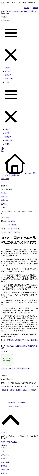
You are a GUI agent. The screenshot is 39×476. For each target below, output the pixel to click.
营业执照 (4, 432)
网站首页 (27, 8)
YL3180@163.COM (13, 406)
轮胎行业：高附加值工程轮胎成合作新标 (15, 368)
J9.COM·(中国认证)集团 (9, 442)
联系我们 (4, 204)
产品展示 (4, 458)
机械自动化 (16, 175)
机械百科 (4, 196)
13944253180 (12, 221)
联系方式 (35, 8)
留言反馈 (4, 473)
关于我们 (4, 193)
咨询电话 (4, 466)
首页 (2, 451)
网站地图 (4, 445)
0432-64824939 (6, 20)
